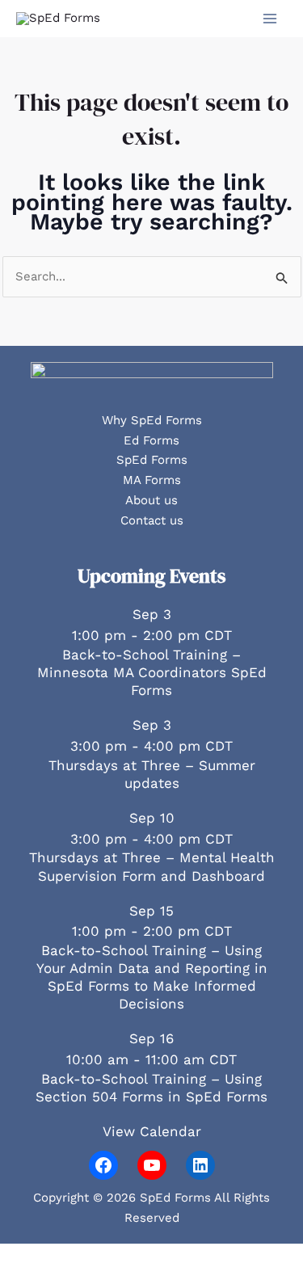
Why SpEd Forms (152, 420)
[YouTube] (151, 1165)
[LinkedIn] (200, 1165)
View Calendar (152, 1131)
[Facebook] (103, 1165)
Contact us (151, 520)
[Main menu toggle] (270, 19)
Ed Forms (151, 440)
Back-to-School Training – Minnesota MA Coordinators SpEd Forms (152, 672)
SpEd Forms (151, 460)
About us (151, 500)
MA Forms (152, 480)
